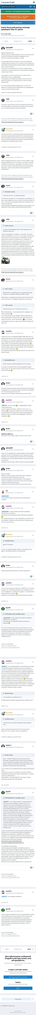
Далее (30, 41)
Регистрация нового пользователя (18, 977)
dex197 (8, 608)
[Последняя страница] (34, 41)
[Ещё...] (33, 49)
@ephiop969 (5, 496)
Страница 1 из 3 (18, 41)
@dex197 (4, 666)
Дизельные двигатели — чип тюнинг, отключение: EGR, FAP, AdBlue (18, 17)
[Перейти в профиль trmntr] (3, 186)
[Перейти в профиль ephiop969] (3, 48)
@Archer (4, 405)
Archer (8, 383)
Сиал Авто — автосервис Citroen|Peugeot (18, 11)
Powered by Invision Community (18, 1012)
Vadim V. (8, 745)
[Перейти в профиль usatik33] (3, 332)
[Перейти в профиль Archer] (3, 384)
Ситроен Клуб (7, 2)
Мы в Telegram (18, 22)
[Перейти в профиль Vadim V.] (3, 746)
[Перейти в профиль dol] (3, 491)
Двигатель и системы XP (17, 35)
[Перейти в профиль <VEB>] (3, 100)
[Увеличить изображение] (11, 313)
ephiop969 (8, 34)
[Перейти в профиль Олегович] (3, 130)
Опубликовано (14, 49)
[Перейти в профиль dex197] (3, 608)
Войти (18, 988)
